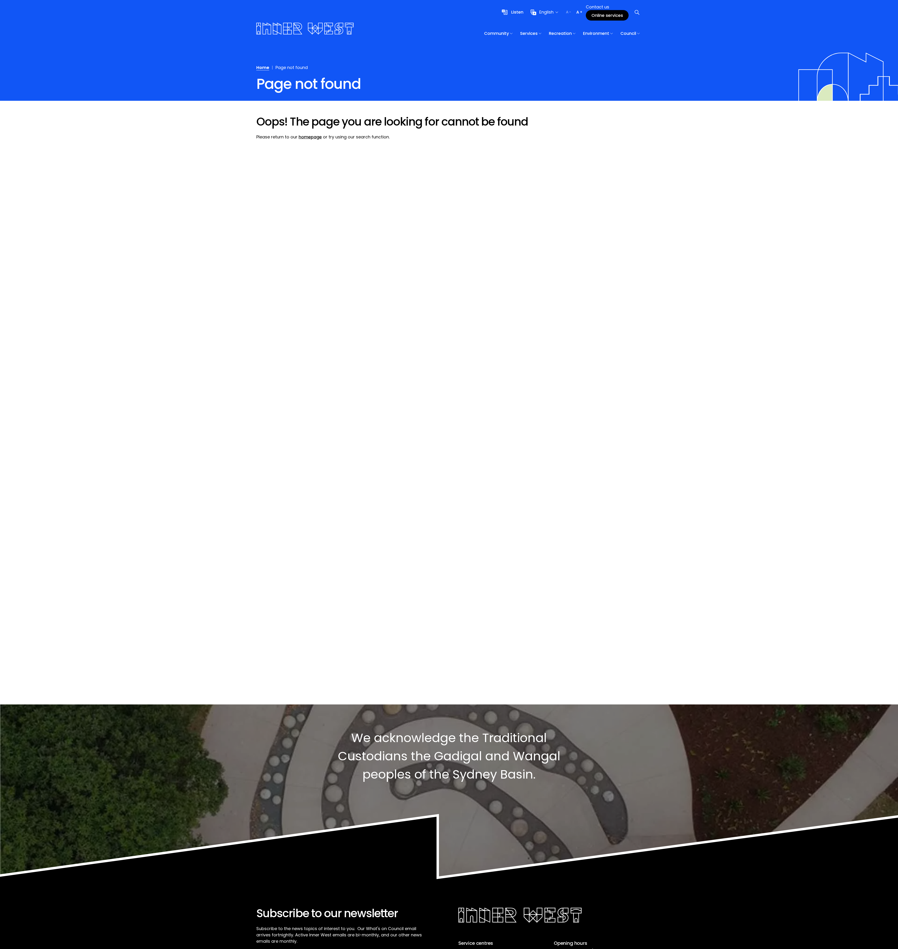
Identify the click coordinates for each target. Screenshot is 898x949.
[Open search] (637, 12)
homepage (310, 137)
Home (262, 67)
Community (496, 33)
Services (529, 33)
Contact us (597, 7)
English (546, 12)
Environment (596, 33)
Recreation (560, 33)
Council (628, 33)
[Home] (305, 29)
